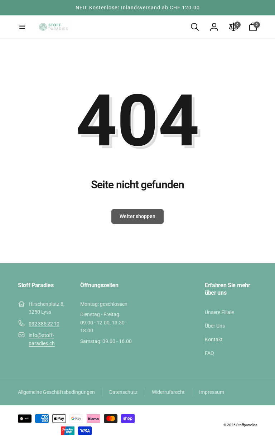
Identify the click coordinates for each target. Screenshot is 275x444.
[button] (22, 27)
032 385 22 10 (44, 324)
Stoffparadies (246, 425)
